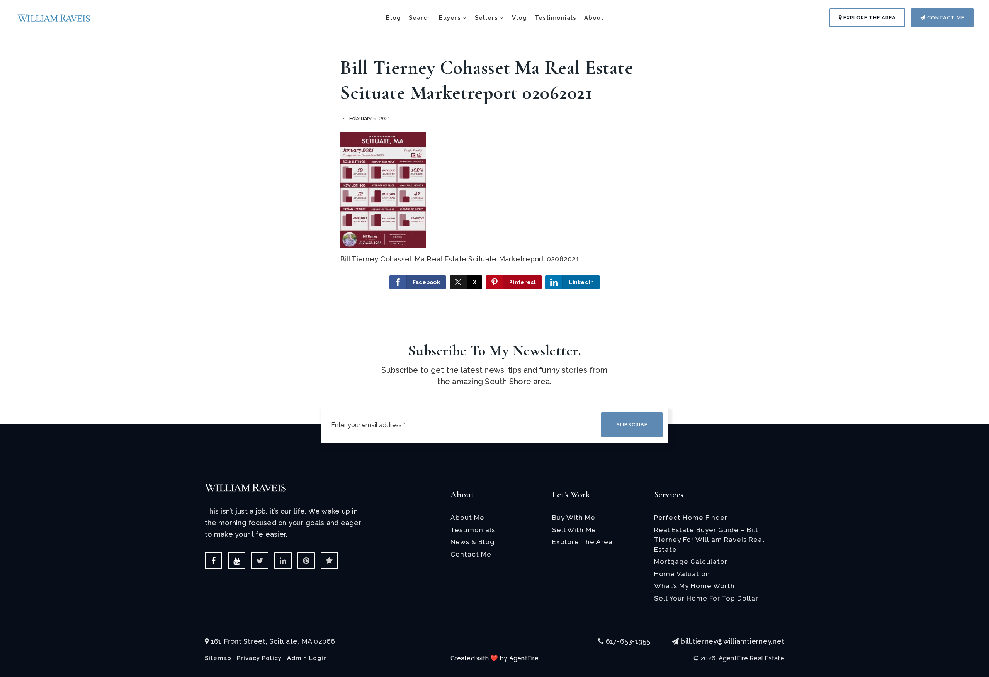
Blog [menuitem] (393, 17)
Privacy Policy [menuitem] (259, 658)
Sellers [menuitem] (487, 17)
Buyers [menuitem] (451, 17)
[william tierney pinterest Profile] (306, 560)
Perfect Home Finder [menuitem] (690, 517)
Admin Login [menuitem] (307, 658)
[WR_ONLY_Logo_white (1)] (245, 487)
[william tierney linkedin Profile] (283, 560)
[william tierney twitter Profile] (259, 560)
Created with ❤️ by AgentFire (494, 658)
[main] (494, 155)
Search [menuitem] (420, 17)
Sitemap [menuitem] (218, 658)
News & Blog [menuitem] (472, 542)
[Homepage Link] (54, 17)
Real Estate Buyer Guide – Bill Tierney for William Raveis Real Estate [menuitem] (709, 539)
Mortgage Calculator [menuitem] (690, 561)
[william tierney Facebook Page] (213, 560)
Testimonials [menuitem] (555, 17)
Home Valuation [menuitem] (682, 574)
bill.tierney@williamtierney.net (732, 641)
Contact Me (945, 17)
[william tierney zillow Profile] (329, 560)
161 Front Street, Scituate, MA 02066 (272, 641)
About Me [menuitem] (467, 517)
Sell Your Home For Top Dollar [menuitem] (706, 598)
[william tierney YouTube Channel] (236, 560)
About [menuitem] (593, 17)
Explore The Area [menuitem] (582, 542)
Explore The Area (869, 17)
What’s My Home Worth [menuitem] (694, 586)
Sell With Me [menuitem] (574, 530)
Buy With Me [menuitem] (573, 517)
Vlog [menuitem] (519, 17)
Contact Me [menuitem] (470, 554)
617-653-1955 (626, 641)
